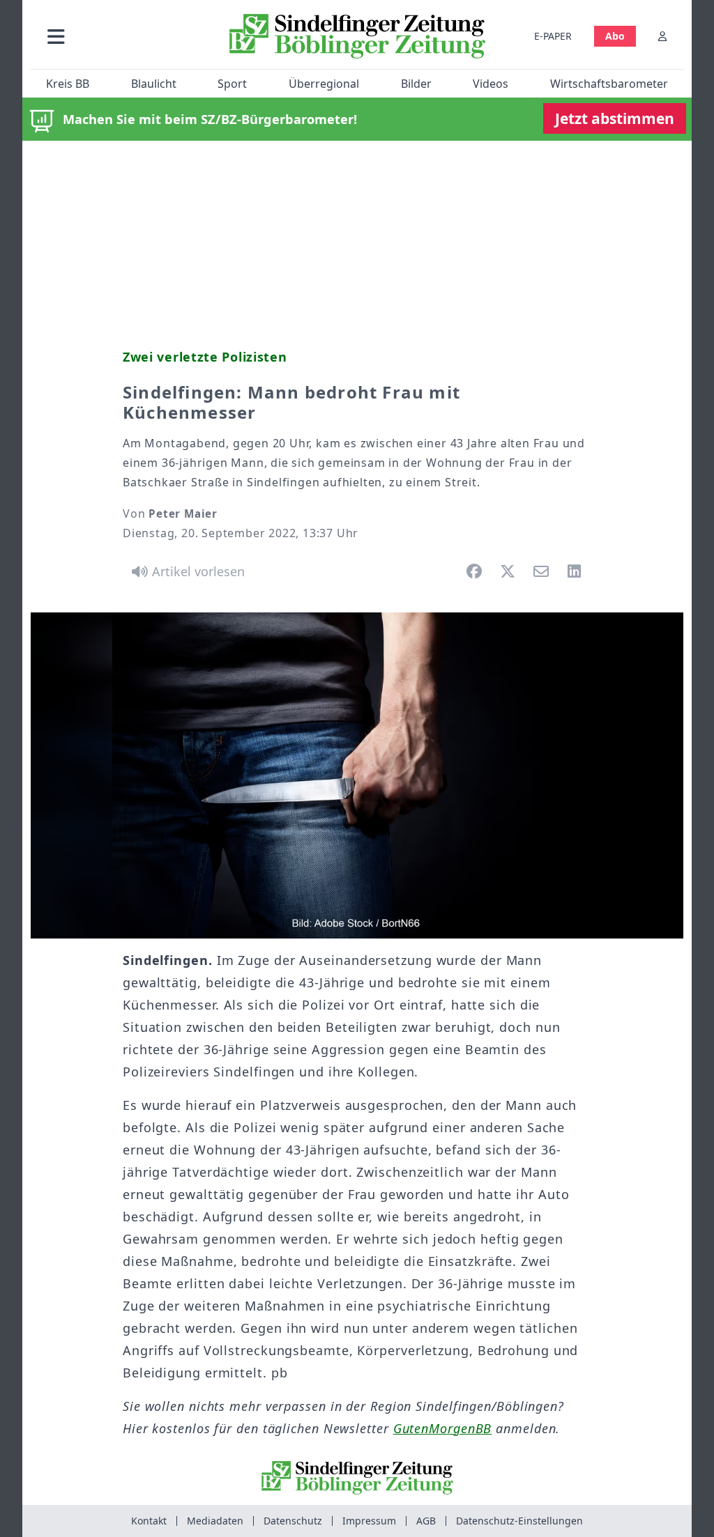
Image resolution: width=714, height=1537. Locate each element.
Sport (232, 83)
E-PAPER (553, 36)
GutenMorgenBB (442, 1428)
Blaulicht (153, 83)
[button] (124, 36)
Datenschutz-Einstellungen (519, 1520)
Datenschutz (293, 1520)
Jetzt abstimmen (614, 118)
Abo (615, 36)
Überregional (324, 83)
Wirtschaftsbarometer (609, 83)
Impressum (369, 1520)
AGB (426, 1520)
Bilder (416, 83)
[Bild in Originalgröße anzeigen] (357, 775)
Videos (490, 83)
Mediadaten (215, 1520)
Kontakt (149, 1520)
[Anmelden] (662, 36)
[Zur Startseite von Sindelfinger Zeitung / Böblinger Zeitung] (357, 36)
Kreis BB (67, 83)
